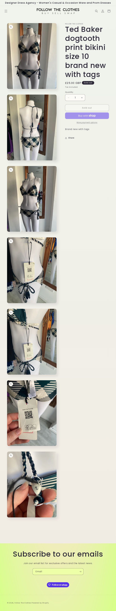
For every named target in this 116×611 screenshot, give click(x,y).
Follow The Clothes (23, 603)
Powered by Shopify (40, 603)
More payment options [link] (87, 122)
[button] (6, 11)
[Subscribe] (80, 571)
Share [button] (71, 137)
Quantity (69, 92)
